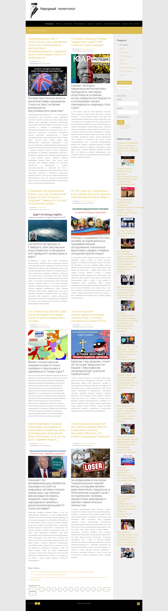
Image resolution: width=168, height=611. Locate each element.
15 (99, 589)
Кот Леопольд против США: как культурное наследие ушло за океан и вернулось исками (47, 316)
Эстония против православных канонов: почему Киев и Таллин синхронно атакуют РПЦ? (88, 316)
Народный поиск (124, 82)
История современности (87, 49)
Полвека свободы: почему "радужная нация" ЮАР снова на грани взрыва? (89, 42)
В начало (33, 589)
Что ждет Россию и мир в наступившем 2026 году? (126, 233)
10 (71, 589)
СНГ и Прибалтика (85, 325)
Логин (119, 99)
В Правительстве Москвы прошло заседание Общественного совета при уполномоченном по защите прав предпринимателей (127, 176)
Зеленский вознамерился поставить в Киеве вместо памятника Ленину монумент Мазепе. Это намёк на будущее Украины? (90, 431)
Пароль (119, 108)
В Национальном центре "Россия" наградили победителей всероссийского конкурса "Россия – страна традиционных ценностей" (130, 207)
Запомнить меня (122, 117)
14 (93, 589)
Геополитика (41, 61)
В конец (32, 593)
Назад (42, 589)
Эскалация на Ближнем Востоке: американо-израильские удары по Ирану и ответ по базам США (127, 148)
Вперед (106, 589)
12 (82, 589)
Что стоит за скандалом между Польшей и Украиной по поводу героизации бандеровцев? (62, 572)
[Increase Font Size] (39, 603)
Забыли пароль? (124, 125)
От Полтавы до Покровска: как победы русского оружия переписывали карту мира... (91, 194)
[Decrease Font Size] (36, 603)
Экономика (40, 443)
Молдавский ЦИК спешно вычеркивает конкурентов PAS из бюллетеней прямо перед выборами (126, 293)
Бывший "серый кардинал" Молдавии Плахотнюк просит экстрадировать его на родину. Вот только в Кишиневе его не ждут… (127, 382)
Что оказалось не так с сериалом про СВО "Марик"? (48, 574)
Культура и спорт (42, 325)
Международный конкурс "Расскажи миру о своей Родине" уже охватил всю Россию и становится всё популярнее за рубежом (127, 413)
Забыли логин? (124, 128)
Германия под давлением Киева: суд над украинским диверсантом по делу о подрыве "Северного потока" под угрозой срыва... (47, 197)
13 (88, 589)
